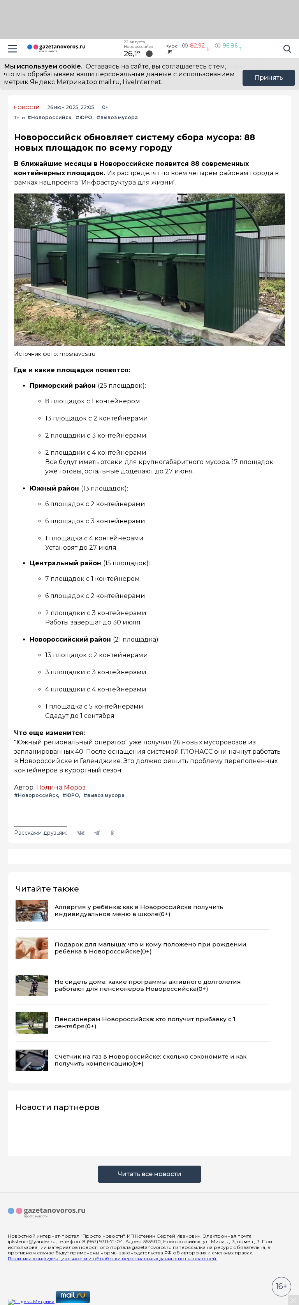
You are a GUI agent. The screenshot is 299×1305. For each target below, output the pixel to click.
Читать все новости (149, 1174)
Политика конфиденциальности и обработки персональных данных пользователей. (112, 1258)
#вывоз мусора (117, 117)
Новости (26, 107)
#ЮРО (84, 117)
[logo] (47, 1213)
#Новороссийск (49, 117)
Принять (269, 77)
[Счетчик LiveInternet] (108, 1301)
